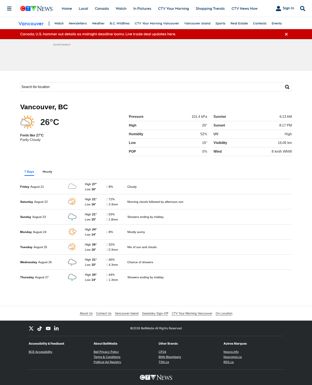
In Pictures (142, 9)
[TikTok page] (39, 328)
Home (67, 9)
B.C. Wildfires (120, 23)
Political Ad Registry (107, 362)
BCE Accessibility (40, 352)
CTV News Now (244, 9)
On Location (224, 313)
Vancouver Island (197, 23)
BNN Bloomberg (170, 357)
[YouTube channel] (48, 328)
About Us (86, 313)
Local (83, 9)
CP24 (162, 352)
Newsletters (78, 23)
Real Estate (239, 23)
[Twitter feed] (31, 328)
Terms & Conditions (107, 357)
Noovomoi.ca (232, 357)
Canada (102, 9)
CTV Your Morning (173, 9)
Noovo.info (231, 352)
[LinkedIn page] (56, 328)
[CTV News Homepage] (36, 8)
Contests (260, 23)
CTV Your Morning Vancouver (157, 23)
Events (277, 23)
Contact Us (103, 313)
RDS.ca (228, 362)
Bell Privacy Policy (106, 352)
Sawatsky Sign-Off (155, 313)
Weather (98, 23)
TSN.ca (164, 362)
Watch (121, 9)
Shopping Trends (210, 9)
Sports (220, 23)
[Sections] (9, 8)
